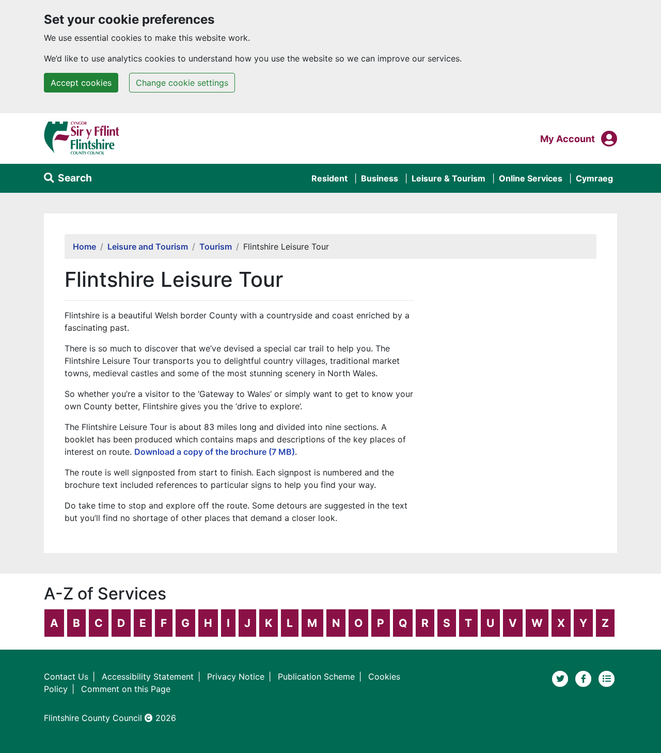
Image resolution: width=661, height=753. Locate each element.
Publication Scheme (316, 676)
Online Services (530, 178)
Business (379, 178)
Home (84, 246)
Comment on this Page (125, 689)
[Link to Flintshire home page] (82, 137)
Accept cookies (81, 83)
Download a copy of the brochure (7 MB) (214, 452)
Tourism (215, 246)
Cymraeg (594, 178)
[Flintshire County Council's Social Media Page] (584, 678)
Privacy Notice (235, 676)
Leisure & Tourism (448, 178)
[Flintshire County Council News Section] (606, 678)
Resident (329, 178)
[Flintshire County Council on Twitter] (561, 678)
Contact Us (66, 676)
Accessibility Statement (148, 676)
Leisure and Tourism (147, 246)
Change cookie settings (182, 83)
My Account (567, 138)
